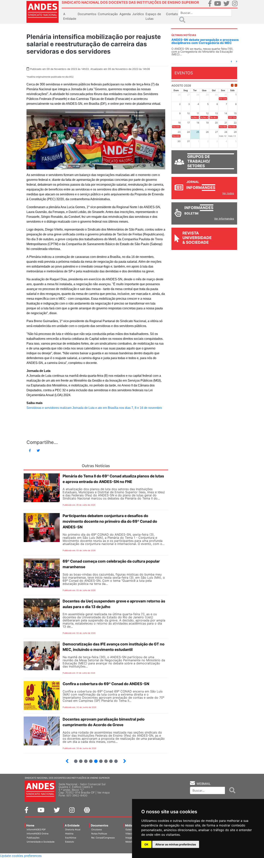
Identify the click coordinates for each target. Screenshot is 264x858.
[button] (231, 61)
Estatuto (69, 841)
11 (116, 761)
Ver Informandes (224, 218)
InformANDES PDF (36, 829)
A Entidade (72, 825)
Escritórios (70, 837)
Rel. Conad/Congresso (103, 837)
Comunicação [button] (108, 14)
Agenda (125, 14)
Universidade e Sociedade (41, 841)
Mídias (129, 825)
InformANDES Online (38, 833)
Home (30, 825)
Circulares (96, 829)
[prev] (232, 85)
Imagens (130, 837)
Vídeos (129, 833)
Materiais (130, 841)
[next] (236, 85)
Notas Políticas (99, 833)
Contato (172, 14)
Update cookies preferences (21, 856)
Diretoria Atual (72, 829)
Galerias (129, 829)
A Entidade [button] (69, 16)
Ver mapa (103, 792)
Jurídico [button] (138, 14)
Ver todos (228, 193)
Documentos (99, 825)
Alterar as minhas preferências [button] (175, 844)
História (69, 833)
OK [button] (146, 844)
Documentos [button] (87, 14)
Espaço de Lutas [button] (153, 16)
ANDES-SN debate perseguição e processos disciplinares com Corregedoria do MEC (205, 41)
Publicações (33, 837)
